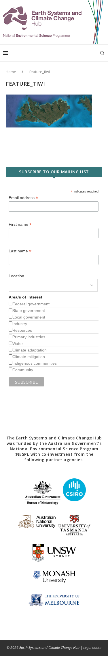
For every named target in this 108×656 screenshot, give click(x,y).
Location (16, 276)
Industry (19, 323)
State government (28, 310)
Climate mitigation (28, 356)
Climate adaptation (29, 350)
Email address (23, 198)
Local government (28, 317)
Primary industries (28, 337)
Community (22, 370)
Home (11, 71)
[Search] (102, 53)
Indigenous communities (34, 363)
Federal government (31, 304)
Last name (20, 251)
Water (17, 343)
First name (20, 224)
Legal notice (92, 647)
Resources (22, 330)
